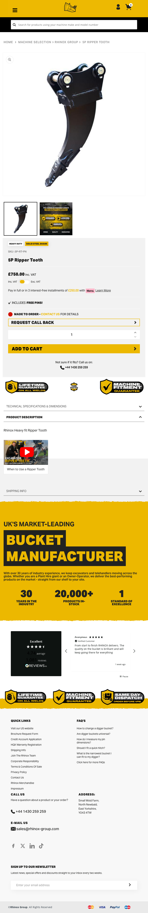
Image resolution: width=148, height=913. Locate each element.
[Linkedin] (32, 845)
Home (8, 42)
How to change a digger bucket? (95, 728)
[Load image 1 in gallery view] (20, 218)
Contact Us (17, 777)
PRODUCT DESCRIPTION (24, 417)
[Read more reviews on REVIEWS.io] (36, 666)
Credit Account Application (26, 739)
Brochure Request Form (24, 733)
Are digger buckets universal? (93, 733)
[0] (129, 10)
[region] (100, 651)
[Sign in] (118, 7)
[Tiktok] (41, 845)
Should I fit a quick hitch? (91, 748)
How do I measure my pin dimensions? (91, 741)
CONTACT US (50, 314)
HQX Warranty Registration (26, 744)
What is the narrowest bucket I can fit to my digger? (94, 755)
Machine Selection (34, 42)
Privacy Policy (19, 772)
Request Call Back (32, 322)
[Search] (14, 24)
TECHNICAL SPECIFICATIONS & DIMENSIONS (36, 406)
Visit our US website (22, 728)
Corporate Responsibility (25, 761)
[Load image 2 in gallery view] (56, 218)
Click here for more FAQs (91, 762)
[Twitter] (22, 845)
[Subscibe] (125, 885)
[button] (66, 651)
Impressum (17, 788)
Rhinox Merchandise (22, 783)
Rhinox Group (66, 42)
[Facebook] (13, 845)
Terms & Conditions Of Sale (26, 766)
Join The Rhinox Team (23, 755)
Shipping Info (18, 750)
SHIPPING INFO (16, 491)
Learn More (103, 290)
